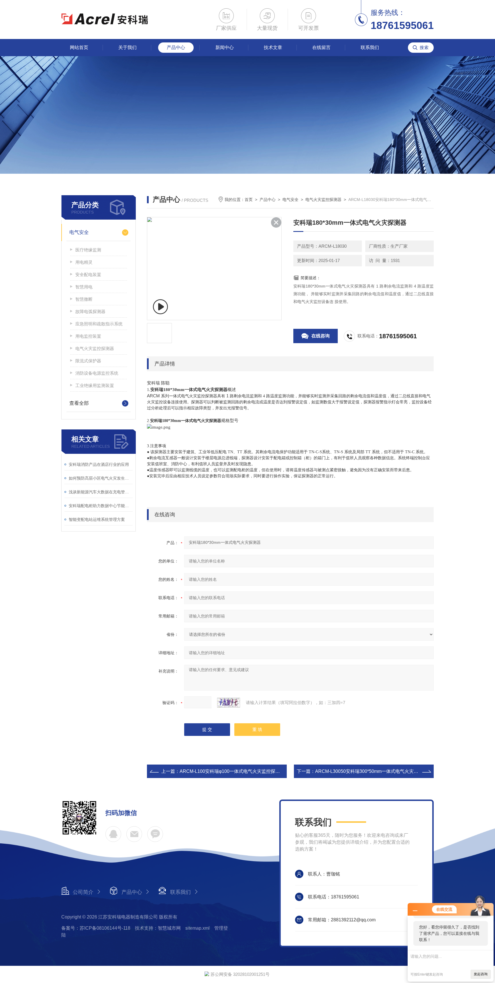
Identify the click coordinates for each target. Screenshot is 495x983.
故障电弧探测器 (90, 311)
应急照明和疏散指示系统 (99, 323)
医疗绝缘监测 (88, 249)
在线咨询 (320, 335)
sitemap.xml (197, 928)
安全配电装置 (88, 274)
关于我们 (127, 47)
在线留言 (321, 47)
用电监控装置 (88, 336)
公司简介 (83, 892)
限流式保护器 (88, 360)
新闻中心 (224, 47)
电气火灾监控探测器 (94, 348)
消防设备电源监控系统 (96, 373)
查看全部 (79, 403)
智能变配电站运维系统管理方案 (97, 519)
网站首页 (79, 47)
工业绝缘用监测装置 (94, 385)
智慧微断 (84, 299)
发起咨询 (481, 974)
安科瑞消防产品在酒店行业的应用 (99, 464)
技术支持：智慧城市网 (158, 928)
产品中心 (176, 47)
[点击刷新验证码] (228, 703)
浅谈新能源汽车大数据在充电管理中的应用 (101, 492)
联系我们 (370, 47)
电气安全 (79, 232)
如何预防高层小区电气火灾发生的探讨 (101, 478)
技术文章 (273, 47)
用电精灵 (84, 262)
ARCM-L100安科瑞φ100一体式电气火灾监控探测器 (232, 771)
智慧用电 (84, 286)
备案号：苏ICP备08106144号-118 (95, 928)
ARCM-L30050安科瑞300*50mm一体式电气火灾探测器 (371, 771)
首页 (249, 199)
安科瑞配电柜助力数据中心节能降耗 (101, 505)
